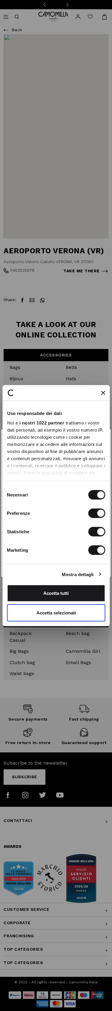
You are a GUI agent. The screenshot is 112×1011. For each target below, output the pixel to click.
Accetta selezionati (56, 612)
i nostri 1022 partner (41, 422)
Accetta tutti (56, 593)
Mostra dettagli (78, 574)
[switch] (96, 513)
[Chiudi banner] (103, 393)
